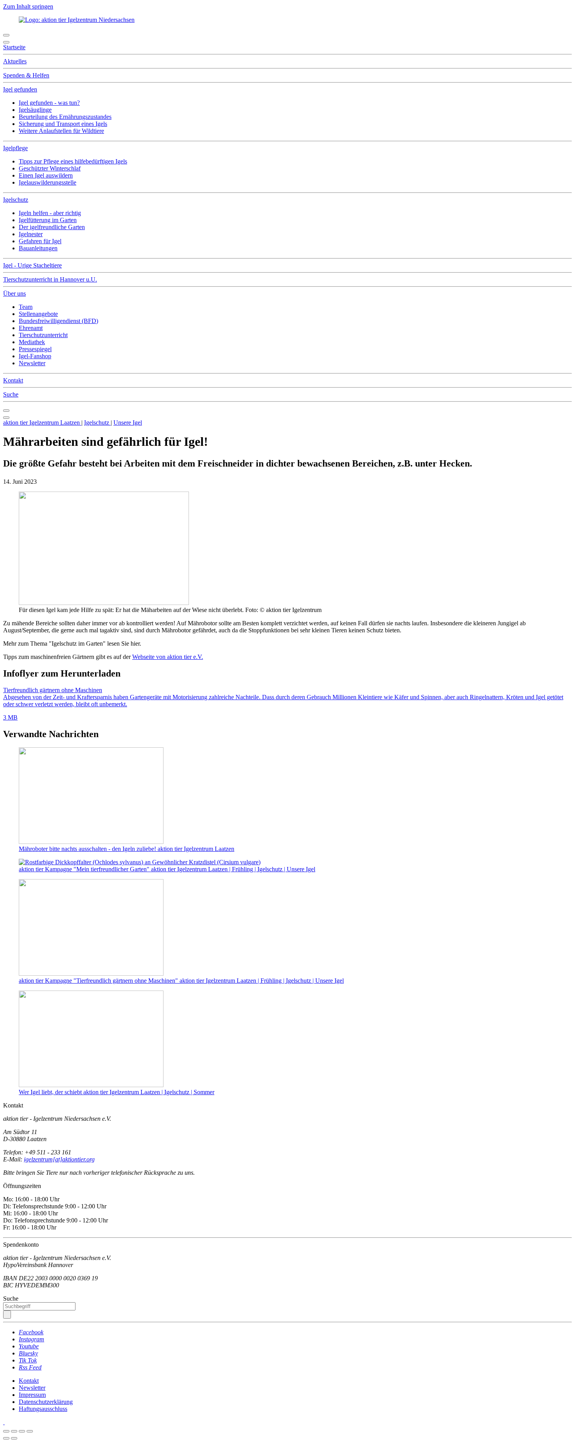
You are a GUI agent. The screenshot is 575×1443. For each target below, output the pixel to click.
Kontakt (13, 380)
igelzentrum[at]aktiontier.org (59, 1159)
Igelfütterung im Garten (48, 220)
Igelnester (31, 234)
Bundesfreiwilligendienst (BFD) (58, 321)
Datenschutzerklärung (46, 1401)
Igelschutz (15, 199)
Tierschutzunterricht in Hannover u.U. (50, 279)
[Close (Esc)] (6, 1431)
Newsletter (32, 363)
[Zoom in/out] (30, 1431)
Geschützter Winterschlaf (50, 168)
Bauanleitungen (38, 248)
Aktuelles (15, 61)
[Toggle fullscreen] (22, 1431)
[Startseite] (4, 1422)
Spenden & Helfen (26, 75)
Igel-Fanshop (35, 356)
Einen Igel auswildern (46, 175)
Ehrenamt (31, 328)
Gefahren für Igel (40, 241)
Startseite (14, 47)
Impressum (32, 1394)
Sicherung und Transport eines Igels (63, 123)
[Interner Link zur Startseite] (77, 19)
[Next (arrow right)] (14, 1438)
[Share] (14, 1431)
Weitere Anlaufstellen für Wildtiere (61, 130)
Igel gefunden (20, 89)
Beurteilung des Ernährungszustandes (65, 116)
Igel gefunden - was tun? (49, 102)
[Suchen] (7, 1314)
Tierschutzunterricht (43, 335)
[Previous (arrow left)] (6, 1438)
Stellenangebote (38, 313)
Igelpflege (15, 148)
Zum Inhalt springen (28, 6)
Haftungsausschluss (43, 1408)
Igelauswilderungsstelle (47, 182)
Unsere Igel (127, 422)
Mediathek (32, 342)
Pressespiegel (35, 349)
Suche (10, 394)
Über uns (14, 293)
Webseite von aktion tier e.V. (167, 656)
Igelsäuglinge (35, 109)
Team (25, 306)
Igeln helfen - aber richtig (50, 213)
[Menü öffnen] (6, 35)
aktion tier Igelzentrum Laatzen (42, 422)
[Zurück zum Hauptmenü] (6, 410)
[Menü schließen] (6, 42)
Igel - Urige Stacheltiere (32, 265)
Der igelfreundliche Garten (52, 227)
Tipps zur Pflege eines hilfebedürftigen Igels (73, 161)
